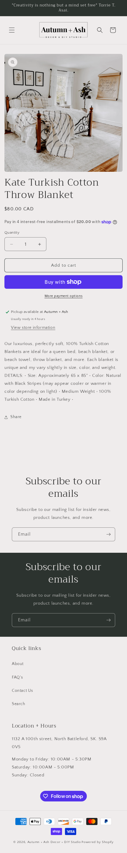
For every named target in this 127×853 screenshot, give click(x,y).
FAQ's (17, 677)
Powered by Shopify (98, 842)
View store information (33, 327)
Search (18, 704)
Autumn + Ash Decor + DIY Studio (54, 842)
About (18, 663)
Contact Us (22, 690)
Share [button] (16, 417)
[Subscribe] (108, 534)
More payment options (64, 296)
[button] (11, 30)
